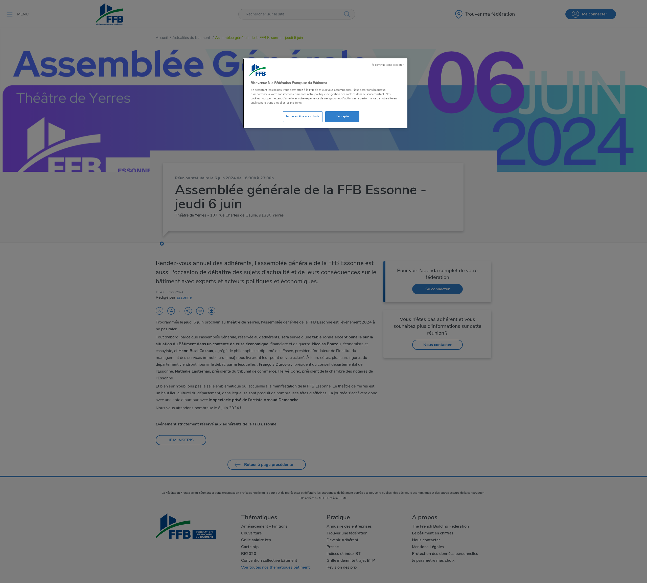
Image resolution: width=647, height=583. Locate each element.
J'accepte (342, 116)
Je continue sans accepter (388, 65)
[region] (325, 93)
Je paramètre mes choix (303, 116)
